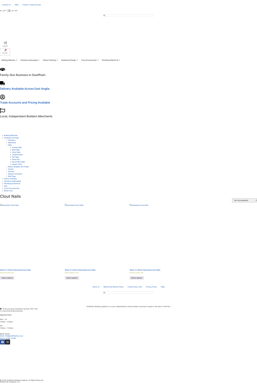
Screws (11, 169)
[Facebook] (2, 341)
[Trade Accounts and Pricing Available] (2, 97)
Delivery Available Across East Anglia (24, 88)
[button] (5, 44)
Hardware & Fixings (11, 138)
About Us (96, 287)
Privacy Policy (151, 287)
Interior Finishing (10, 179)
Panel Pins (16, 159)
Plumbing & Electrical (12, 183)
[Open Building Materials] (16, 60)
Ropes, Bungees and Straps (18, 167)
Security (11, 171)
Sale (5, 186)
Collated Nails (17, 155)
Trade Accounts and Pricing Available (25, 102)
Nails (10, 145)
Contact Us (6, 5)
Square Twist (17, 164)
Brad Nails (16, 150)
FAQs (16, 5)
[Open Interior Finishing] (57, 60)
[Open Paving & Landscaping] (39, 60)
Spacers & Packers (15, 174)
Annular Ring (17, 147)
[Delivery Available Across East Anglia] (2, 83)
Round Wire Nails (18, 162)
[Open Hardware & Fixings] (77, 60)
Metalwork (12, 143)
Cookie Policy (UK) (135, 287)
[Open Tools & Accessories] (98, 60)
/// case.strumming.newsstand (11, 311)
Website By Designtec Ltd (10, 382)
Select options (7, 278)
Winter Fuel (8, 191)
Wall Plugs (12, 176)
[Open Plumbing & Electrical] (119, 60)
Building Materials (10, 135)
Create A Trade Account (31, 5)
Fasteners (11, 140)
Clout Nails (16, 152)
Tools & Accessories (11, 188)
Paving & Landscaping (12, 181)
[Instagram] (7, 341)
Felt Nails (15, 157)
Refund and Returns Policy (114, 287)
